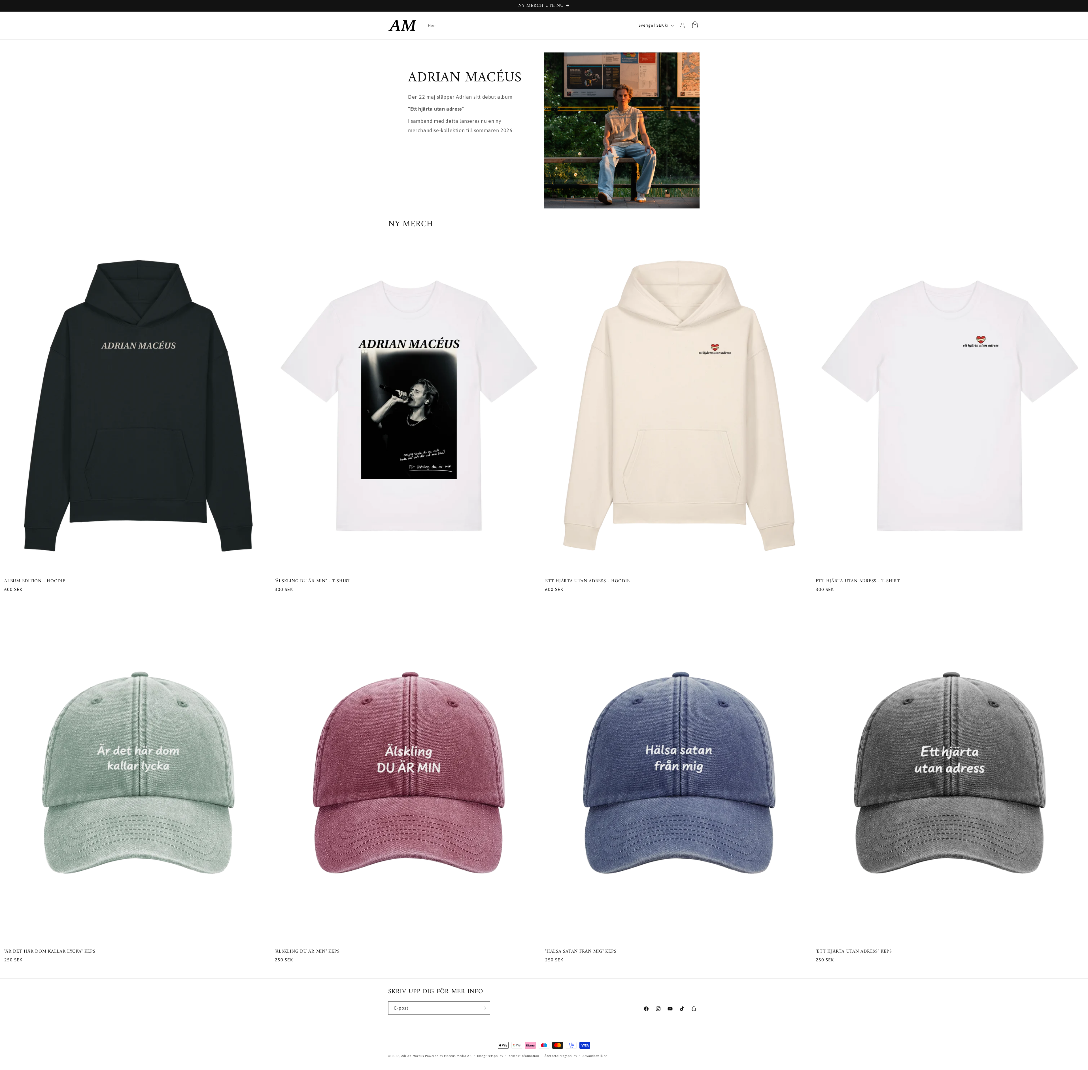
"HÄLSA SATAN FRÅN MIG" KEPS (580, 951)
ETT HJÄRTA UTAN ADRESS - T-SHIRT (858, 581)
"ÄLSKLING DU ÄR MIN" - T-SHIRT (313, 581)
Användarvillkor (595, 1055)
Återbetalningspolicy (561, 1055)
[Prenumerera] (483, 1008)
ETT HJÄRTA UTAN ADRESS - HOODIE (587, 581)
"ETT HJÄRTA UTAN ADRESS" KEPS (854, 951)
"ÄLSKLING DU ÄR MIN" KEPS (307, 951)
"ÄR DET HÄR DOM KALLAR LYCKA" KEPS (49, 951)
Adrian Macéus (413, 1056)
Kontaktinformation (524, 1055)
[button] (694, 25)
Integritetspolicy (490, 1055)
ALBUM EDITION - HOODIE (34, 581)
